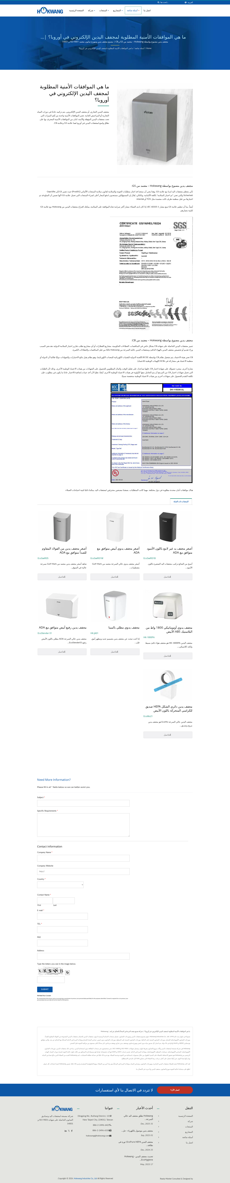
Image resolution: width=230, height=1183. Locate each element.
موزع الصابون (165, 1069)
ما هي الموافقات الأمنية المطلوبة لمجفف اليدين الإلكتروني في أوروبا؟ (106, 48)
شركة (91, 10)
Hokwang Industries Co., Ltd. (85, 1179)
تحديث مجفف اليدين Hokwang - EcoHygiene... (138, 1158)
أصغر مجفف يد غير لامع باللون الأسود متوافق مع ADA (169, 550)
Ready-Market (166, 1179)
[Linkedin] (66, 1131)
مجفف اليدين (155, 1069)
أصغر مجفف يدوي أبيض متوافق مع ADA (118, 550)
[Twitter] (69, 1131)
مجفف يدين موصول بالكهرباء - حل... (137, 1130)
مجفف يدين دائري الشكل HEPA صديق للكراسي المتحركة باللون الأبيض (168, 708)
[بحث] (158, 2)
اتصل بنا (147, 10)
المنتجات (103, 10)
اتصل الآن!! (174, 1090)
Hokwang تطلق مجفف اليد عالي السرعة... (138, 1117)
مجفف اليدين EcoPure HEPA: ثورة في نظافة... (135, 1143)
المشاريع (117, 10)
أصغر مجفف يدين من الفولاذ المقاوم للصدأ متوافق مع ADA (64, 550)
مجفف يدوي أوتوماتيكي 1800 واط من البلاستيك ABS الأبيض (169, 629)
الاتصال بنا (139, 1069)
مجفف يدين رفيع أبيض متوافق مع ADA (63, 627)
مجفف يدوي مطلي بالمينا (123, 627)
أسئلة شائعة (132, 10)
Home (148, 48)
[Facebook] (71, 1131)
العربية (190, 2)
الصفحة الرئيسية (76, 10)
